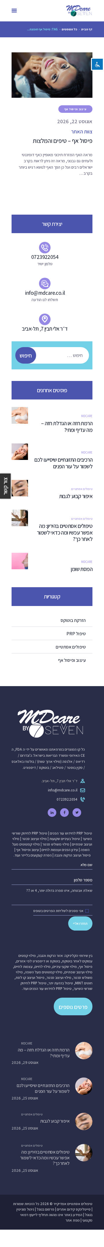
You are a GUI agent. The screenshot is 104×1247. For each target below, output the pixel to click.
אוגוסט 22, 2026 (74, 121)
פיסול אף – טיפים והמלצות (62, 141)
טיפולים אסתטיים (81, 489)
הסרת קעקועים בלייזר (36, 855)
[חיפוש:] (54, 355)
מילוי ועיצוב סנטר (34, 838)
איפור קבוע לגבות (75, 496)
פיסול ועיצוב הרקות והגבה (72, 855)
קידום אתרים (66, 1209)
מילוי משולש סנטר (55, 844)
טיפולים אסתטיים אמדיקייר (72, 1203)
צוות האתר (81, 131)
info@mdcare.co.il (62, 790)
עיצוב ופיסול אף (75, 109)
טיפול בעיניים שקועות (64, 838)
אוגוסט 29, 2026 (25, 1062)
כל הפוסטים (69, 29)
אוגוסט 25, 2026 (25, 1098)
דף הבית (86, 29)
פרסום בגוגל (45, 1209)
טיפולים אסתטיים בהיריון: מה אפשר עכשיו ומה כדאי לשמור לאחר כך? (64, 532)
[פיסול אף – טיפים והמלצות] (45, 75)
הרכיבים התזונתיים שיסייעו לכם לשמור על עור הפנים (63, 463)
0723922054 (67, 799)
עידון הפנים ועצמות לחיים (60, 849)
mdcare (86, 416)
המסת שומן (81, 569)
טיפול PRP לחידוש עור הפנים (71, 833)
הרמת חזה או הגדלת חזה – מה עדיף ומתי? (66, 426)
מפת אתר (73, 1220)
